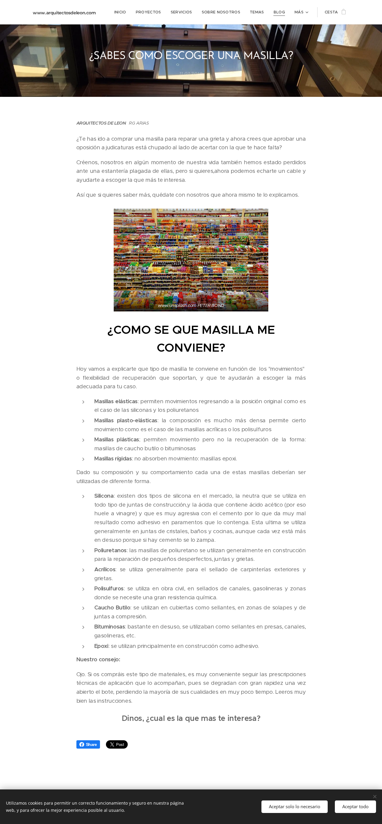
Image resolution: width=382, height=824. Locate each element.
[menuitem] (122, 12)
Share (91, 744)
